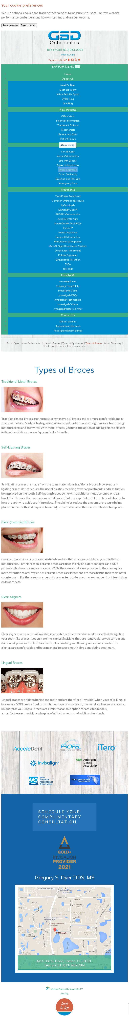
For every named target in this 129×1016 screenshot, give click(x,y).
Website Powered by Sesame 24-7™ (67, 989)
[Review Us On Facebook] (69, 60)
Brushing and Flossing (55, 346)
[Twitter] (79, 60)
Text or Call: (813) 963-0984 (64, 49)
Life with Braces (52, 343)
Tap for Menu (63, 66)
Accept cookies (10, 25)
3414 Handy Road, (63, 961)
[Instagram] (72, 60)
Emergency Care (77, 346)
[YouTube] (76, 60)
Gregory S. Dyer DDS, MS (64, 877)
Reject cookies (28, 25)
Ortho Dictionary (112, 343)
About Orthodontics (31, 343)
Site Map (64, 993)
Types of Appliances (72, 343)
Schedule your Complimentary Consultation (59, 816)
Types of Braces (93, 343)
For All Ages (13, 343)
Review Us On (56, 60)
